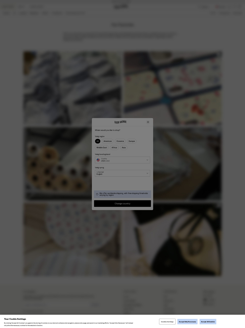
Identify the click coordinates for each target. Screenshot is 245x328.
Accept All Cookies (208, 321)
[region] (122, 321)
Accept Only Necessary (187, 321)
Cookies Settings (167, 321)
